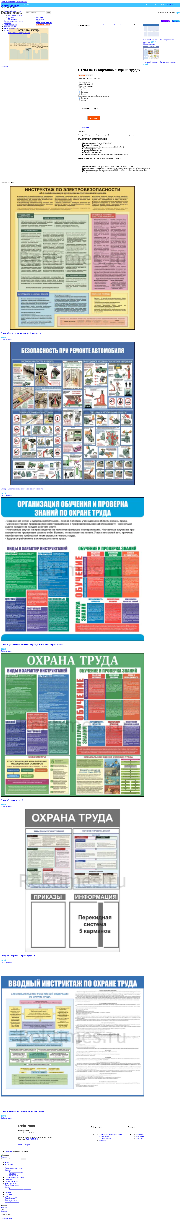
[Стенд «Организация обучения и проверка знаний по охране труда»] (72, 640)
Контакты (102, 1140)
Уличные (11, 17)
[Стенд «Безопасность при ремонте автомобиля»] (72, 485)
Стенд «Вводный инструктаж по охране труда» (22, 1111)
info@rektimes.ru (173, 5)
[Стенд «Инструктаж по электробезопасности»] (72, 329)
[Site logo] (11, 16)
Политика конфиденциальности (110, 1134)
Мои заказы (140, 1136)
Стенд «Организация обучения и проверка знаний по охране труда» (32, 644)
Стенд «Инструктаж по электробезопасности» (22, 333)
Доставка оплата (105, 1138)
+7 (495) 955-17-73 (10, 6)
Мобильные (12, 19)
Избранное (140, 1134)
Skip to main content (20, 2)
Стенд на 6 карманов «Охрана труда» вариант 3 (160, 62)
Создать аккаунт (6, 1218)
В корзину (94, 118)
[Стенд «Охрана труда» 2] (72, 796)
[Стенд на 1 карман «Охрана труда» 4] (72, 952)
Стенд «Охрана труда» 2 (12, 800)
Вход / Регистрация (12, 1202)
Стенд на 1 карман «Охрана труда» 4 (18, 956)
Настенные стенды (16, 1172)
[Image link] (26, 1128)
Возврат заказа (104, 1136)
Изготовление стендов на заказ (19, 33)
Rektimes (9, 1151)
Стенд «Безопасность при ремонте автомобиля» (22, 489)
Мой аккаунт (140, 1138)
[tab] (85, 128)
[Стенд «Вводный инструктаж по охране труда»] (72, 1107)
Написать (164, 21)
